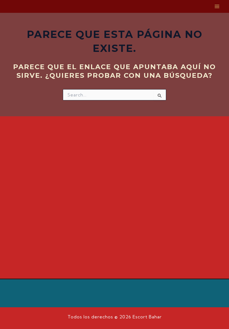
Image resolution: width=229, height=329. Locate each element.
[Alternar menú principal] (217, 6)
